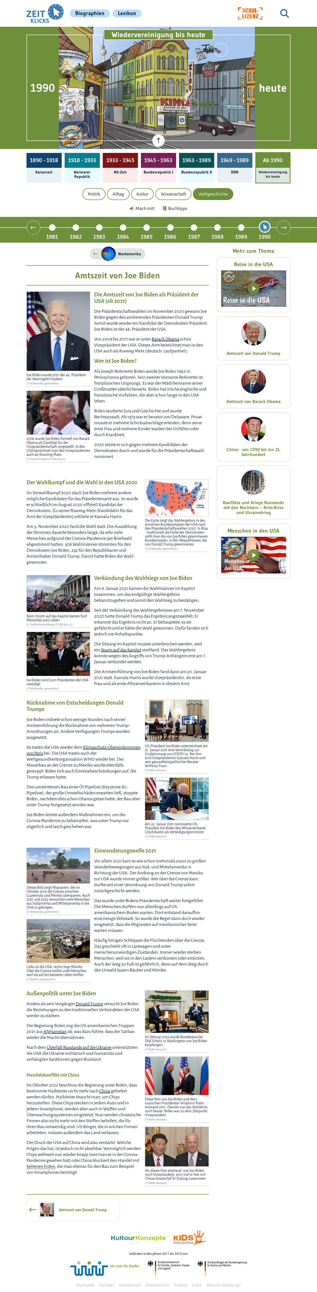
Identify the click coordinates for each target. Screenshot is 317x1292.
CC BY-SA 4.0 (57, 459)
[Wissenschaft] (221, 50)
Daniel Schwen (39, 459)
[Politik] (82, 73)
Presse (180, 1285)
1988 (217, 236)
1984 (123, 236)
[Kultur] (191, 105)
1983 (99, 236)
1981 (52, 236)
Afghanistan (55, 1031)
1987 (194, 236)
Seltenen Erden (40, 1166)
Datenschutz (157, 1285)
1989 (241, 236)
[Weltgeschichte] (82, 129)
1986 (170, 236)
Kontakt (106, 1285)
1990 (265, 236)
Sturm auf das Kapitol (121, 649)
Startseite (85, 1285)
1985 (147, 236)
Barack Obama (165, 339)
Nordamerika (129, 253)
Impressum (130, 1285)
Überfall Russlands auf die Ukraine (79, 1047)
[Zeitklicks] (45, 13)
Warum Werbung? (224, 1285)
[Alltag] (99, 107)
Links (197, 1285)
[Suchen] (285, 13)
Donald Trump (89, 1003)
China (104, 1091)
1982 (76, 236)
